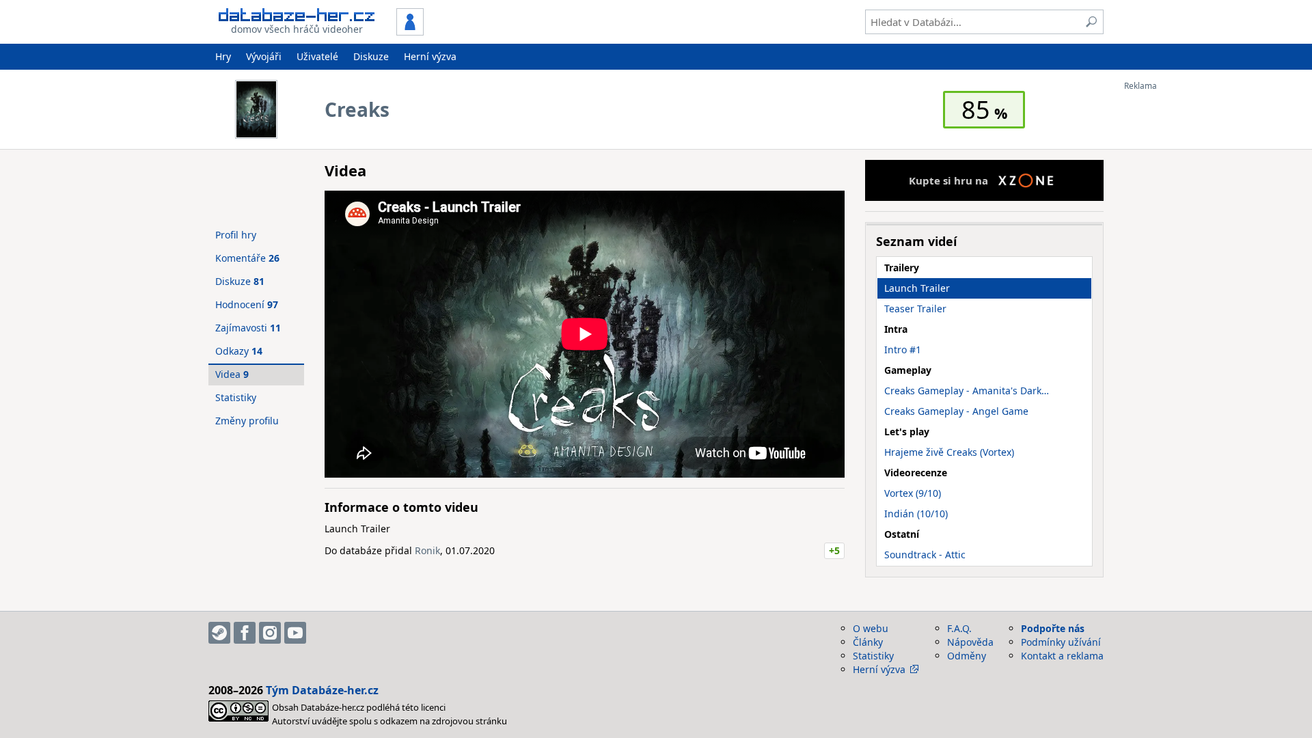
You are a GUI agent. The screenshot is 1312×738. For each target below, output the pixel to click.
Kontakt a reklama (1062, 655)
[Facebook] (245, 633)
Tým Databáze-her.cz (322, 690)
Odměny (966, 655)
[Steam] (219, 633)
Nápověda (970, 642)
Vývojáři (264, 56)
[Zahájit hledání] (1091, 22)
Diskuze (371, 56)
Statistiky (235, 397)
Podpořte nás (1052, 628)
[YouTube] (295, 633)
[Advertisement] (1178, 296)
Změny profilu (247, 420)
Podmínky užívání (1061, 642)
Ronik (427, 550)
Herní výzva (430, 56)
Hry (223, 56)
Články (868, 642)
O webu (870, 628)
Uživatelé (317, 56)
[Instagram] (270, 633)
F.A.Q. (959, 628)
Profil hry (235, 234)
